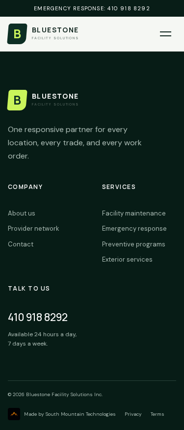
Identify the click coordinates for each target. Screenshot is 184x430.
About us (21, 213)
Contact (20, 244)
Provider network (33, 228)
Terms (157, 414)
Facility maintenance (134, 213)
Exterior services (127, 259)
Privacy (133, 414)
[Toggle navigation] (165, 34)
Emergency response (134, 228)
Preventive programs (133, 244)
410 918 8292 (38, 317)
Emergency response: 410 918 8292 (92, 8)
